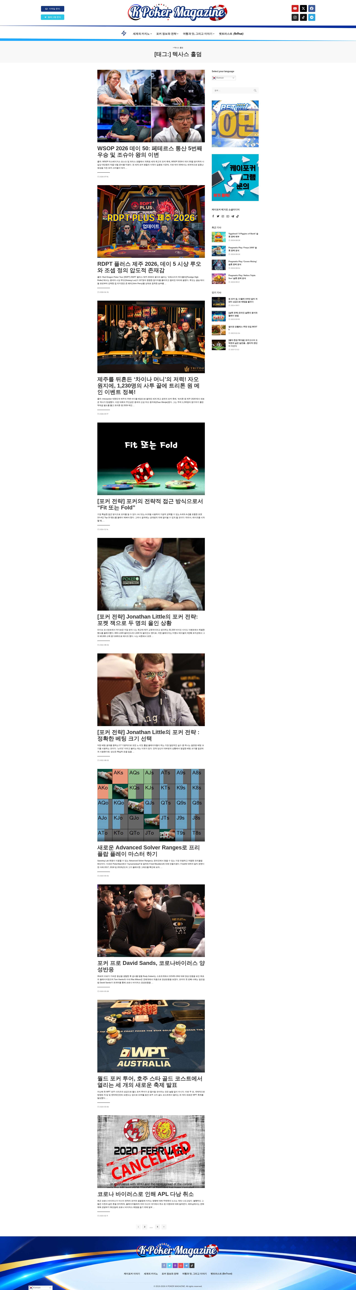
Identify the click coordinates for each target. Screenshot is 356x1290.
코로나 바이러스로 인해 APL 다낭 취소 (145, 1194)
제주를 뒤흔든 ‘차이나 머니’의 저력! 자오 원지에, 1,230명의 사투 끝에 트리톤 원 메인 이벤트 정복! (148, 385)
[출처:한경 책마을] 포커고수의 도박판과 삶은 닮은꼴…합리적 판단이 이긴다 (243, 343)
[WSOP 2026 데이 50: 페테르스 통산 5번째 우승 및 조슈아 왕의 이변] (151, 106)
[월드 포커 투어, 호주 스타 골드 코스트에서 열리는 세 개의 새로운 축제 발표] (151, 1036)
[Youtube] (295, 8)
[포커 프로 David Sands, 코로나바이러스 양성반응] (151, 920)
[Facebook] (311, 8)
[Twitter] (218, 216)
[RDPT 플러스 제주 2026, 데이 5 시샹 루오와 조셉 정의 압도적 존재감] (151, 221)
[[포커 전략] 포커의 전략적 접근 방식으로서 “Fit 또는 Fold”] (151, 459)
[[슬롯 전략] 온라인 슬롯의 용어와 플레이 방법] (219, 316)
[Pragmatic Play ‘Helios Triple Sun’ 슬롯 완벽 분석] (219, 279)
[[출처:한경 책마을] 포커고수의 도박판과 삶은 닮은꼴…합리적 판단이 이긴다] (219, 345)
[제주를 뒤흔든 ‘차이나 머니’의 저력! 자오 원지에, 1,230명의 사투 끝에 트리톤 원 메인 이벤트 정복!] (151, 337)
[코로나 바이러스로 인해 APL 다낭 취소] (151, 1151)
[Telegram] (311, 17)
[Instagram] (295, 17)
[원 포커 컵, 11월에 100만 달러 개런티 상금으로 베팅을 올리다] (219, 302)
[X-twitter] (303, 8)
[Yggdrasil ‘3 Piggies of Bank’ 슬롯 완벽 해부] (219, 237)
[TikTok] (237, 216)
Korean (220, 78)
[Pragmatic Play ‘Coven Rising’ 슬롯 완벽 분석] (219, 265)
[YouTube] (227, 216)
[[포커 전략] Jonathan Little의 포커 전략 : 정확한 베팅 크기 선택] (151, 689)
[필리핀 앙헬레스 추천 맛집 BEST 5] (219, 330)
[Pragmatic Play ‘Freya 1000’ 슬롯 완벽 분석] (219, 251)
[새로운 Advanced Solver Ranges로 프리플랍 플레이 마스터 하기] (151, 805)
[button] (52, 17)
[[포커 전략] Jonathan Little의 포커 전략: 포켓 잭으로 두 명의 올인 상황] (151, 574)
